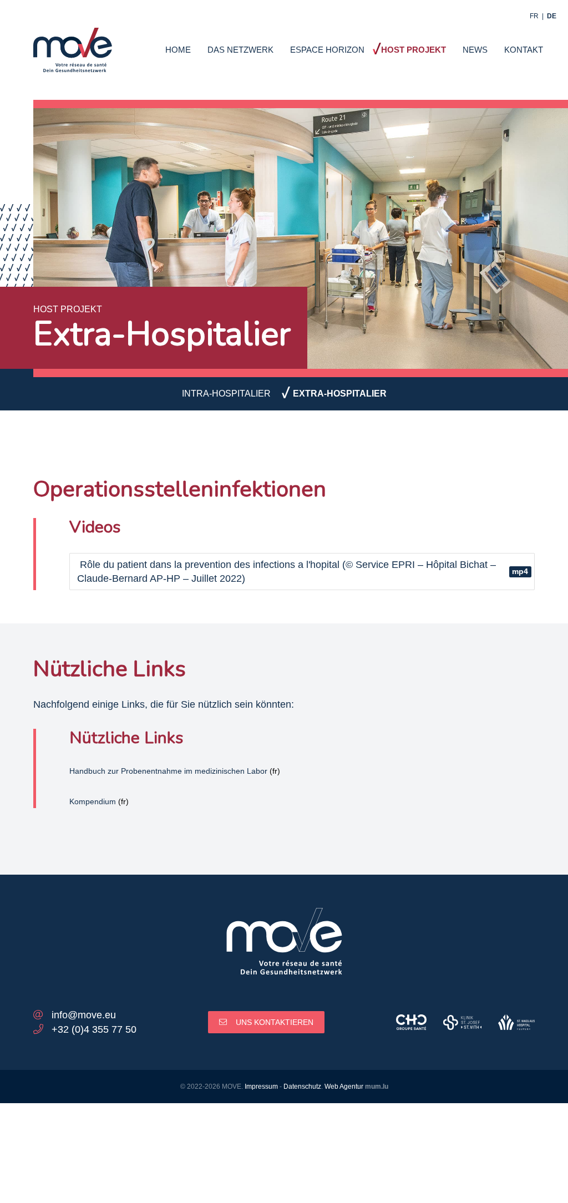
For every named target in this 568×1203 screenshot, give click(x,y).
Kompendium (92, 801)
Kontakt (523, 49)
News (475, 49)
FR (534, 16)
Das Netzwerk (240, 49)
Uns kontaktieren (274, 1022)
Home (178, 49)
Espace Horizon (327, 49)
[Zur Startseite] (72, 43)
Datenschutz (302, 1086)
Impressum (261, 1086)
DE (551, 16)
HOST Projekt (413, 49)
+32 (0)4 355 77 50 (94, 1029)
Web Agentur (343, 1086)
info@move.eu (84, 1015)
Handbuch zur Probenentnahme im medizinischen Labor (168, 771)
